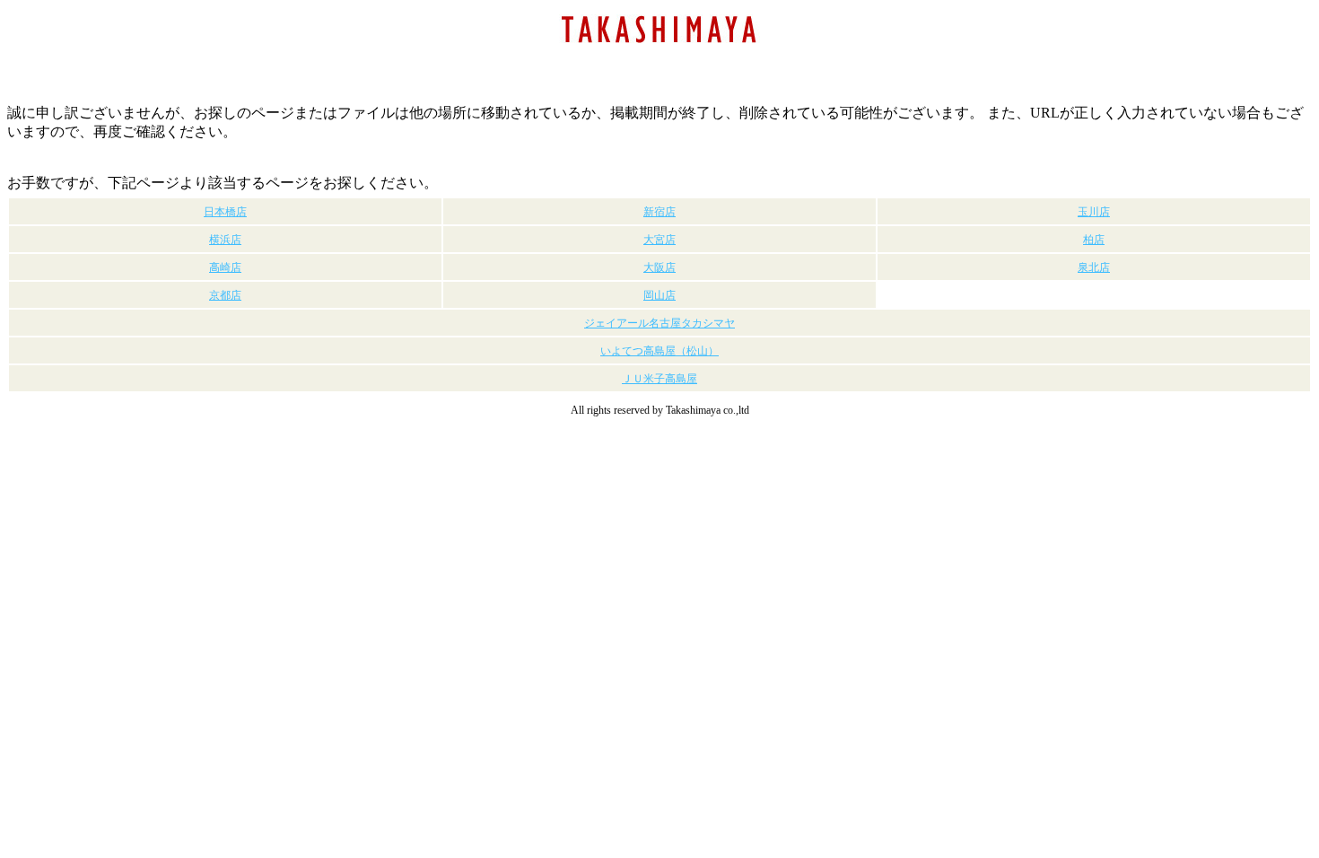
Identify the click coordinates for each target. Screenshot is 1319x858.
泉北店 (1094, 267)
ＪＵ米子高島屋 (659, 378)
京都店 (225, 295)
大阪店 (659, 267)
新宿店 (659, 212)
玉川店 (1094, 212)
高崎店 (225, 267)
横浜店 (225, 239)
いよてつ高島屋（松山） (659, 351)
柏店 (1094, 239)
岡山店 (659, 295)
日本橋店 (225, 212)
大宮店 (659, 239)
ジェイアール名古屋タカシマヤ (659, 323)
